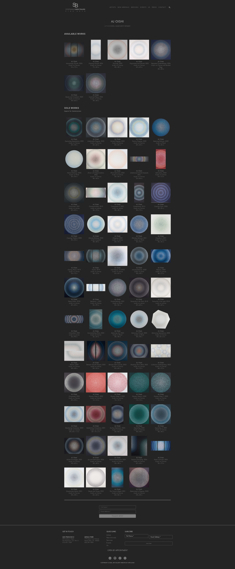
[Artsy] (125, 558)
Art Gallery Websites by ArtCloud (123, 562)
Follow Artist (117, 516)
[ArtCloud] (111, 558)
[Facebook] (121, 558)
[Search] (169, 7)
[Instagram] (116, 558)
